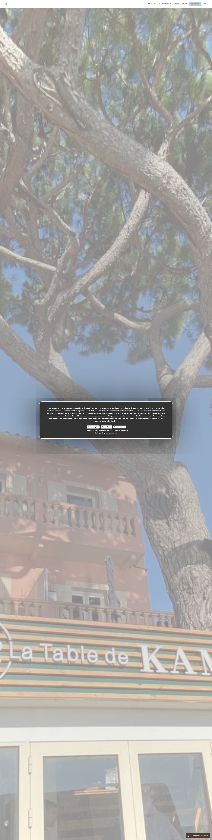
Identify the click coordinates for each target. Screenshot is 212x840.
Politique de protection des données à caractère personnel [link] (107, 430)
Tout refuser (106, 427)
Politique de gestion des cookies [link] (106, 433)
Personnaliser (119, 427)
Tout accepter (93, 427)
